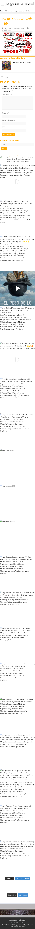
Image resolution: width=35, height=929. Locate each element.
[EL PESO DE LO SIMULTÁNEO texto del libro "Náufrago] (17, 288)
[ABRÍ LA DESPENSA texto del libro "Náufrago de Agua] (17, 217)
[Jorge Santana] (17, 3)
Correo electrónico (9, 120)
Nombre (5, 113)
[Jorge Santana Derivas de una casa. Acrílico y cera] (17, 857)
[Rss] (11, 922)
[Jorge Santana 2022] (17, 466)
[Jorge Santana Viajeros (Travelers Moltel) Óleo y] (17, 644)
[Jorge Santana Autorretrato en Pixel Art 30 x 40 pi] (17, 430)
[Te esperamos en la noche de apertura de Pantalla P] (17, 751)
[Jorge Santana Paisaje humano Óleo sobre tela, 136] (17, 680)
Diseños (9, 11)
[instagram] (19, 922)
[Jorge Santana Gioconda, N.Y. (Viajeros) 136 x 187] (17, 608)
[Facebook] (13, 922)
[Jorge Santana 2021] (17, 537)
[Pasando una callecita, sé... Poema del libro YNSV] (17, 395)
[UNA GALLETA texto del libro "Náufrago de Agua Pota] (17, 324)
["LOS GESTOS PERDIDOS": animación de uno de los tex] (17, 253)
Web (3, 127)
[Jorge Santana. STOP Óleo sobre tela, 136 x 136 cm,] (17, 715)
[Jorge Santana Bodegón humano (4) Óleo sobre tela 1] (17, 573)
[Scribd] (24, 922)
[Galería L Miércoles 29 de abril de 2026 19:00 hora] (17, 181)
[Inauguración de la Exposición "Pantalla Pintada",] (17, 786)
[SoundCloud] (17, 922)
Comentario (7, 94)
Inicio (2, 11)
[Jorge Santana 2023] (17, 502)
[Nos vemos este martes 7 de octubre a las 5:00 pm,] (17, 359)
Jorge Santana (8, 28)
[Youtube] (14, 922)
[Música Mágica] (22, 922)
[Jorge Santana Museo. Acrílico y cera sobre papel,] (17, 822)
